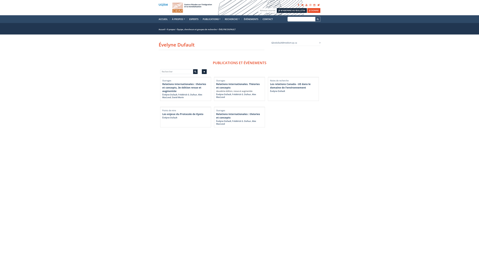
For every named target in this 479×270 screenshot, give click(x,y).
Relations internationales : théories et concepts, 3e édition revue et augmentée (184, 87)
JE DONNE (314, 10)
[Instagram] (310, 5)
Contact (268, 19)
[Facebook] (298, 5)
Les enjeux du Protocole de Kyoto (182, 114)
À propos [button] (177, 19)
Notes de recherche (279, 80)
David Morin (178, 97)
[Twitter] (302, 5)
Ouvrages (166, 80)
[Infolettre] (318, 5)
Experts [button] (193, 19)
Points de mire (169, 110)
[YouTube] (306, 5)
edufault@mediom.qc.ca (285, 42)
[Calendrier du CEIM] (314, 5)
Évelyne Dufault (169, 94)
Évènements (251, 19)
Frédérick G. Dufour (187, 94)
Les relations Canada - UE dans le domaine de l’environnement (290, 85)
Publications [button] (211, 19)
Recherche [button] (231, 19)
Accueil (163, 19)
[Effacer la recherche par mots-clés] (204, 71)
